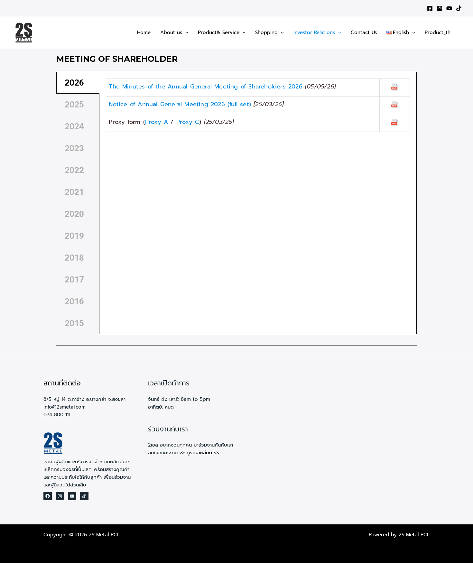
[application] (185, 32)
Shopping (266, 32)
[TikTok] (459, 8)
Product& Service (218, 32)
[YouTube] (449, 8)
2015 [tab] (74, 323)
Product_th (437, 32)
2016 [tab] (74, 301)
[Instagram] (439, 8)
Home (144, 32)
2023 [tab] (74, 148)
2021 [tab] (74, 192)
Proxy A (156, 121)
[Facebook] (430, 8)
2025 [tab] (74, 104)
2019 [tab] (74, 236)
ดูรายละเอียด (199, 452)
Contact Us (364, 32)
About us (171, 32)
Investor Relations (314, 32)
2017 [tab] (74, 279)
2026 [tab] (74, 83)
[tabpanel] (257, 105)
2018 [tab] (74, 258)
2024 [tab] (74, 126)
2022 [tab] (74, 170)
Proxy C (187, 121)
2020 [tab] (74, 214)
